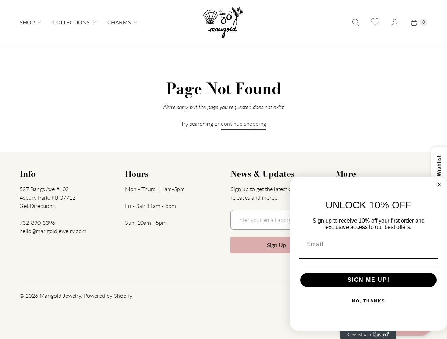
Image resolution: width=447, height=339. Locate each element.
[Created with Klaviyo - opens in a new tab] (368, 335)
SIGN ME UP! (368, 280)
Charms (119, 22)
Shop (27, 22)
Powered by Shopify (108, 295)
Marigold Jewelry (60, 295)
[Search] (355, 22)
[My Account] (394, 22)
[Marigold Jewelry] (224, 22)
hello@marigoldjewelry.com (53, 231)
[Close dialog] (439, 184)
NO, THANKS (368, 300)
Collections (71, 22)
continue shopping (243, 123)
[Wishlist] (375, 22)
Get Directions (37, 205)
